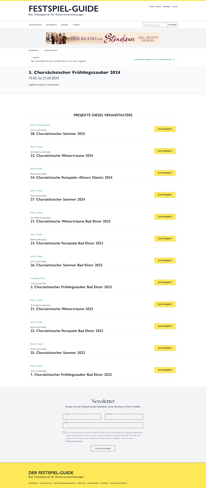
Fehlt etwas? (155, 6)
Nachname (109, 414)
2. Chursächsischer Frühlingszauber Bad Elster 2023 (71, 287)
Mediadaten (93, 483)
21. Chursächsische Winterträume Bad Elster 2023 (71, 221)
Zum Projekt (165, 129)
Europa (64, 25)
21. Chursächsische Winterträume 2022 (62, 309)
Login (174, 6)
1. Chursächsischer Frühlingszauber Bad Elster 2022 (71, 374)
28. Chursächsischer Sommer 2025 (58, 133)
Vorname (67, 414)
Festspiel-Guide (64, 8)
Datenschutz (46, 483)
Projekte (104, 483)
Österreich (51, 25)
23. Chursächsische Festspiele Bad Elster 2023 (67, 243)
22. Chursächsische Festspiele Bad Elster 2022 (67, 331)
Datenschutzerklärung (74, 441)
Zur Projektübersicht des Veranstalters (153, 59)
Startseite (33, 50)
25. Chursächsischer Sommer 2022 (58, 352)
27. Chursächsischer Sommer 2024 (58, 199)
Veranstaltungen (118, 483)
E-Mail (66, 422)
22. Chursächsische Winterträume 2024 (62, 155)
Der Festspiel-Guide (51, 472)
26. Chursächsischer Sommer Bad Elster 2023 (66, 265)
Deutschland (35, 25)
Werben (166, 6)
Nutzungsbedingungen (65, 483)
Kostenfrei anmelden (103, 448)
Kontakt (82, 483)
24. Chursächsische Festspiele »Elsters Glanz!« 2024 (71, 177)
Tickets (76, 25)
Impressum (33, 483)
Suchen (172, 25)
